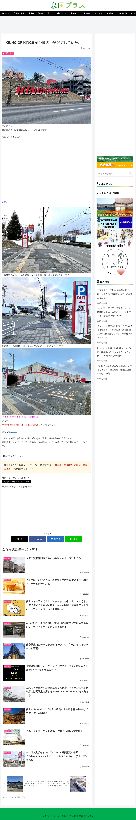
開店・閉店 (9, 53)
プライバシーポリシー (51, 816)
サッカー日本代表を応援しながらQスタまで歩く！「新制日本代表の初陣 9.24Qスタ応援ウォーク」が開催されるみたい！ (115, 332)
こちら (13, 431)
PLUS (68, 816)
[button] (130, 173)
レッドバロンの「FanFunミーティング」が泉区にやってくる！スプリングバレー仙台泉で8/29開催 (114, 352)
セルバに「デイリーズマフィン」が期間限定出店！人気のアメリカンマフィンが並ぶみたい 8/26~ (114, 312)
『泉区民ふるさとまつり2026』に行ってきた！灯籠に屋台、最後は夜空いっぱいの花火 (114, 370)
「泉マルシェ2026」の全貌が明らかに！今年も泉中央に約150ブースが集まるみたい (115, 294)
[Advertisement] (68, 24)
